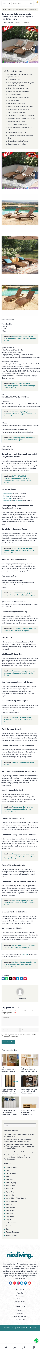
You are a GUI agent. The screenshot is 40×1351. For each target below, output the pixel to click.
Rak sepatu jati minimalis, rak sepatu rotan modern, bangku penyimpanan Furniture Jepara (20, 856)
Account (24, 1349)
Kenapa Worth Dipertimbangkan (18, 109)
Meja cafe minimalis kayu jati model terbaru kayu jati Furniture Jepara (17, 1140)
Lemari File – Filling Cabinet (16, 1198)
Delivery (20, 1311)
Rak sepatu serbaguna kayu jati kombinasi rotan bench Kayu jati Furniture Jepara (19, 673)
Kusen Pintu (10, 1192)
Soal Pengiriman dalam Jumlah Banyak (21, 106)
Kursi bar (6, 496)
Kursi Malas (10, 1189)
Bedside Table (11, 1167)
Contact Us (20, 1296)
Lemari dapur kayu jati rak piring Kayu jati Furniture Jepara (29, 1091)
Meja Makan (10, 1210)
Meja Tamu (10, 1217)
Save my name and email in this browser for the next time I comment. (20, 1036)
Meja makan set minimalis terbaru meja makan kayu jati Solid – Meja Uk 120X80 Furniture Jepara (19, 1147)
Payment (20, 1313)
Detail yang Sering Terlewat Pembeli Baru (22, 118)
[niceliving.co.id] (20, 995)
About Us (20, 1293)
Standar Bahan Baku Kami (16, 121)
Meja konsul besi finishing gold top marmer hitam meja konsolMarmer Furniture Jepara (17, 1157)
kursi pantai (18, 501)
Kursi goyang (7, 498)
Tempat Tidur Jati (12, 1232)
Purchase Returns (20, 1316)
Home (6, 1349)
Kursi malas (7, 501)
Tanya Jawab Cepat (14, 94)
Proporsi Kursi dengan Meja (17, 124)
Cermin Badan (11, 1173)
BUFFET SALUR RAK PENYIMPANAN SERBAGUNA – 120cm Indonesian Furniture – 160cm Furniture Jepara (10, 1112)
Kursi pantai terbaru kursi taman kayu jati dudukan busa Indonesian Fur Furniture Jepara (20, 964)
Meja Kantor (10, 1207)
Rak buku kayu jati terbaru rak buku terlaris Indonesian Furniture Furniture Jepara (20, 338)
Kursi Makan (10, 1186)
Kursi (8, 1176)
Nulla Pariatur (11, 1223)
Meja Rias (9, 1213)
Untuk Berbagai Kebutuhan (17, 112)
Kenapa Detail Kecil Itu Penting (18, 141)
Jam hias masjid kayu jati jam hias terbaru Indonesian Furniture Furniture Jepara (19, 903)
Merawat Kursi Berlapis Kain (17, 133)
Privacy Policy (20, 1302)
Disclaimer (20, 1299)
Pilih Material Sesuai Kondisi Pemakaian (21, 115)
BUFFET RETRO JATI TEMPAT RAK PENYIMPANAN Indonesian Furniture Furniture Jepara (19, 550)
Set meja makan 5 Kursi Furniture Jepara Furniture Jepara (19, 1135)
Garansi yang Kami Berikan (17, 144)
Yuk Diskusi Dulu (13, 100)
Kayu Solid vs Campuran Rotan (18, 88)
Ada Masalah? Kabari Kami (16, 103)
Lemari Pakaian (11, 1201)
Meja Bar (9, 1204)
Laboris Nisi (10, 1195)
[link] (3, 978)
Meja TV (9, 1220)
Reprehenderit (11, 1226)
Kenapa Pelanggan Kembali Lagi (18, 97)
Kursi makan (7, 493)
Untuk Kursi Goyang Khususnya (18, 91)
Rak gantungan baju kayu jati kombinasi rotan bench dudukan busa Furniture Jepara (18, 809)
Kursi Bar (9, 1180)
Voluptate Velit (11, 1235)
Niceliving (24, 954)
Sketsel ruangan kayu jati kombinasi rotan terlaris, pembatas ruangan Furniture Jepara (20, 414)
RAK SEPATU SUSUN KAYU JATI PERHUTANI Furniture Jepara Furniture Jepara (19, 720)
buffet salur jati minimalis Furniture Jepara (20, 1152)
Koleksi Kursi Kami (14, 80)
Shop (15, 1349)
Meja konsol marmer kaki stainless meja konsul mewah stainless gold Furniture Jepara (20, 385)
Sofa (7, 1229)
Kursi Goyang (11, 1183)
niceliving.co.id (20, 998)
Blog (7, 1170)
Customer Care (20, 1319)
